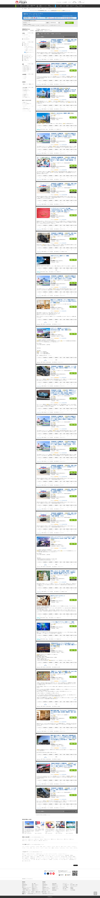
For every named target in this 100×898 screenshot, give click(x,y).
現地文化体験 (67, 855)
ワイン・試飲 (33, 859)
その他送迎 (50, 859)
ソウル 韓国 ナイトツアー (44, 25)
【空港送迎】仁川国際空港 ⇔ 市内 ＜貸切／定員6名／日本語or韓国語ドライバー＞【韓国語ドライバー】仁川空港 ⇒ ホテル (63, 185)
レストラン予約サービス (44, 859)
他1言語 (45, 322)
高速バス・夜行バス (35, 884)
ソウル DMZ (37, 25)
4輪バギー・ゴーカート (29, 50)
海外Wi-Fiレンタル (45, 890)
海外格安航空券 (44, 884)
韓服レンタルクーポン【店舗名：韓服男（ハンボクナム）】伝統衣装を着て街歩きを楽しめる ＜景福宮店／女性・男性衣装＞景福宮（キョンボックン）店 (63, 572)
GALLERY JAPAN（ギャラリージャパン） (34, 893)
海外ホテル (44, 883)
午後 (24, 77)
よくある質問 (64, 2)
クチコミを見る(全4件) (62, 74)
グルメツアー (42, 856)
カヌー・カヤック (29, 46)
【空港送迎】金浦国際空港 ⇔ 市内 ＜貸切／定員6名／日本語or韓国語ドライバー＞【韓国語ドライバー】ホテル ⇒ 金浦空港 (63, 41)
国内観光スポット (35, 888)
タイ (59, 846)
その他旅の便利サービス (72, 859)
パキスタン (69, 846)
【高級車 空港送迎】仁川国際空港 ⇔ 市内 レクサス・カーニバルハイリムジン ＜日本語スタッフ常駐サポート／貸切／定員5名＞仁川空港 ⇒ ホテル (63, 65)
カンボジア (37, 846)
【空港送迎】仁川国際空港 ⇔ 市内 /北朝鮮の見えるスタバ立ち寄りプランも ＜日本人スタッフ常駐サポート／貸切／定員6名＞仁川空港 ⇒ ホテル (63, 135)
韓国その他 (40, 840)
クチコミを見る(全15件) (63, 144)
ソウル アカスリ (25, 25)
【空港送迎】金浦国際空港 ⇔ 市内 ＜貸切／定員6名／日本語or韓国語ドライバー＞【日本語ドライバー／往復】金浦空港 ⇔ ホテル (63, 515)
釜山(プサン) (36, 840)
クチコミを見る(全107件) (63, 476)
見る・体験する (28, 57)
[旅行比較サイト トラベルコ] (22, 8)
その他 (27, 60)
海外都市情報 (54, 890)
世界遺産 (71, 855)
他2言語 (45, 360)
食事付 (25, 93)
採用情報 (71, 888)
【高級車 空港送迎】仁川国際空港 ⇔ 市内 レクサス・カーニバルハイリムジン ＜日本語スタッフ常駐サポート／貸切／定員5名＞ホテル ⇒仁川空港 (63, 765)
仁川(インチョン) (26, 36)
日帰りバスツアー (35, 887)
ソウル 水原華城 (31, 25)
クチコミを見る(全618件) (63, 194)
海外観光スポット (55, 884)
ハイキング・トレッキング (29, 48)
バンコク (25, 37)
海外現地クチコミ (55, 887)
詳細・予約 (73, 46)
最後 (76, 36)
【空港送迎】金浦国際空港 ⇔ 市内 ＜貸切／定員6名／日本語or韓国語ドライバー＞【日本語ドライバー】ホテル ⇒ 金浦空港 (63, 467)
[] (67, 10)
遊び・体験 (33, 883)
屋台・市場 (37, 859)
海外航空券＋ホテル (45, 887)
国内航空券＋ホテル (26, 888)
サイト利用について (66, 884)
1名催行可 (25, 95)
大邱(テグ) (41, 839)
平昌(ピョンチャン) (47, 839)
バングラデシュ (74, 846)
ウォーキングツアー (57, 856)
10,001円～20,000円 (27, 68)
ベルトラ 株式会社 (27, 103)
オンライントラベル (27, 111)
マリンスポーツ (28, 55)
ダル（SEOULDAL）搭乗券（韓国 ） (62, 113)
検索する (69, 22)
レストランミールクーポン (26, 859)
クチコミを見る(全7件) (62, 99)
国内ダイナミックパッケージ (26, 887)
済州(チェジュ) (30, 840)
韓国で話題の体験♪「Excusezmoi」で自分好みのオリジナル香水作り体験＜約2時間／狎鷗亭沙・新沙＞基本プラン (63, 712)
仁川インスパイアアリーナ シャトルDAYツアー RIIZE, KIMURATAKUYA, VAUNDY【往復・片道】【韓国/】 (63, 538)
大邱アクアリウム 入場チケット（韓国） (60, 255)
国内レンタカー (34, 886)
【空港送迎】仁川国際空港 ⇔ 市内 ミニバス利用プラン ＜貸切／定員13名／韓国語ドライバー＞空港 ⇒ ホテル (63, 368)
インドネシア (27, 846)
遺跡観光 (74, 856)
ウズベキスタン (32, 846)
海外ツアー (44, 886)
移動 (26, 59)
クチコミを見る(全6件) (62, 582)
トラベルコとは (58, 2)
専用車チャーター (33, 856)
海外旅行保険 (54, 883)
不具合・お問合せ (65, 887)
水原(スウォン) (71, 839)
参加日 (47, 22)
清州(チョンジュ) (24, 840)
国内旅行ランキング (35, 890)
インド (23, 846)
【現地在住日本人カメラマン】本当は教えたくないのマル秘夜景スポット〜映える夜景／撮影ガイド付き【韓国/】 (64, 645)
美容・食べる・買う (29, 56)
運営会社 (71, 887)
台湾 (56, 846)
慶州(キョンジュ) (53, 839)
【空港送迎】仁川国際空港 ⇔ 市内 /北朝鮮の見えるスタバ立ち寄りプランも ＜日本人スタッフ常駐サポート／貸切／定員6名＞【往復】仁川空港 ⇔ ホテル (63, 443)
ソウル (25, 34)
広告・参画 (64, 888)
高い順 (48, 33)
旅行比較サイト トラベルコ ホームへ (27, 878)
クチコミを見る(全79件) (63, 402)
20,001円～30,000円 (27, 69)
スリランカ (53, 846)
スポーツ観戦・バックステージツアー (27, 855)
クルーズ (53, 855)
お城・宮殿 (69, 856)
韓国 (41, 846)
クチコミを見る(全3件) (62, 548)
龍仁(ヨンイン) (45, 840)
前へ (23, 827)
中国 (61, 846)
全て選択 (29, 87)
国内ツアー (24, 886)
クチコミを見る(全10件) (63, 681)
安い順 (45, 33)
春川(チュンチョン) (60, 839)
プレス (71, 883)
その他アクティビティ (47, 30)
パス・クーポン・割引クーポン (63, 859)
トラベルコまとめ (55, 886)
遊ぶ (26, 45)
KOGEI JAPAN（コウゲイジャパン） (48, 893)
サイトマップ (65, 883)
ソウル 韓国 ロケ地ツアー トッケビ (54, 25)
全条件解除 (41, 30)
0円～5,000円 (26, 65)
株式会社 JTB (26, 109)
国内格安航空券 (24, 884)
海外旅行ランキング (55, 888)
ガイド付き (26, 89)
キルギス (44, 846)
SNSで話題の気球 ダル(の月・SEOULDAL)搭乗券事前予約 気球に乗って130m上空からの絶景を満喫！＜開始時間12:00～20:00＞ (63, 90)
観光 (27, 43)
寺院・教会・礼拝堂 (64, 856)
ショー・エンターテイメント (60, 855)
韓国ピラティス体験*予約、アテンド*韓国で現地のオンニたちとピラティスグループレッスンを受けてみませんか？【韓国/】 (64, 301)
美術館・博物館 (41, 855)
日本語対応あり (26, 90)
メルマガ (69, 2)
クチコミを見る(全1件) (62, 338)
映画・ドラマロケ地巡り (25, 856)
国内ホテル (24, 883)
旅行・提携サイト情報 (73, 884)
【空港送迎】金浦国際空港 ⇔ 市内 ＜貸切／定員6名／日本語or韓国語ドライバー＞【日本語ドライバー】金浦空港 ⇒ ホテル (63, 491)
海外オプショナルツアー (33, 14)
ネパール (65, 846)
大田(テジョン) (36, 839)
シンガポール (49, 846)
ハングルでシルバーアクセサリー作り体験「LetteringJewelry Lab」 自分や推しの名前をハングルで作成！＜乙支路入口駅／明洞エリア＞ (64, 210)
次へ (73, 36)
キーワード (25, 22)
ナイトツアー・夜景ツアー (49, 856)
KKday (25, 102)
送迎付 (25, 91)
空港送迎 (38, 856)
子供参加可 (25, 94)
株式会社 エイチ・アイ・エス (28, 107)
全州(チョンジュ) (30, 839)
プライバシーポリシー (73, 886)
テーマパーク (36, 855)
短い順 (56, 33)
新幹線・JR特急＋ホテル (27, 890)
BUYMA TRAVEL (26, 108)
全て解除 (32, 87)
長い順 (60, 33)
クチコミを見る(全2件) (62, 219)
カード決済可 (26, 97)
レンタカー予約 (55, 859)
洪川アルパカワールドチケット (58, 595)
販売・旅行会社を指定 (27, 100)
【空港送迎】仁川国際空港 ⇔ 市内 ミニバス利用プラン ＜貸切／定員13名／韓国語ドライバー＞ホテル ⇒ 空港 (63, 790)
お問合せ (74, 2)
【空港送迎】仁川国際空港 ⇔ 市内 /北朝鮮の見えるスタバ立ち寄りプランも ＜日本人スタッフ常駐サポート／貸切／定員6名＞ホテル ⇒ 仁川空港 (63, 277)
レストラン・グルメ (48, 855)
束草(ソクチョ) (66, 839)
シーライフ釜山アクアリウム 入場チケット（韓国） (63, 622)
